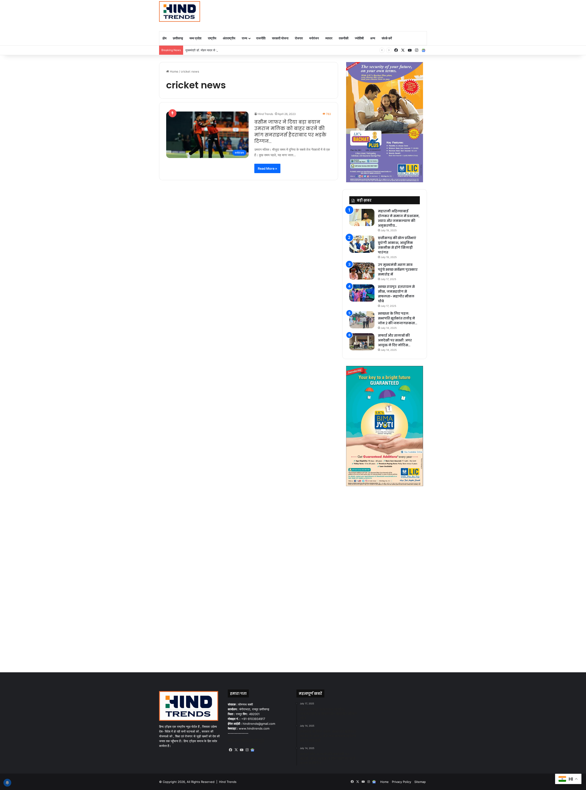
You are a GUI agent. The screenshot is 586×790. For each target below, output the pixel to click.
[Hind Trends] (179, 11)
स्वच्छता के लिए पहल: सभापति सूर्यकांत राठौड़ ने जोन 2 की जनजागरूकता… (397, 318)
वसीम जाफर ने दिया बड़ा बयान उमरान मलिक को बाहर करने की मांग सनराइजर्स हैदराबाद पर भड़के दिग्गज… (290, 131)
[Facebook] (230, 750)
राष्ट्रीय (212, 38)
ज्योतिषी (359, 38)
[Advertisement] (338, 15)
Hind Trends (265, 114)
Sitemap (420, 782)
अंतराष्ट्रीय (229, 38)
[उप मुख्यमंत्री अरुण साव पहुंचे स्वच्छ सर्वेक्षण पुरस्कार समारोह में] (361, 271)
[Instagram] (247, 750)
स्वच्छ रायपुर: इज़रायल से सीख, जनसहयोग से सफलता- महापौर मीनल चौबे (396, 293)
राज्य (244, 38)
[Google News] (423, 50)
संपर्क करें (387, 38)
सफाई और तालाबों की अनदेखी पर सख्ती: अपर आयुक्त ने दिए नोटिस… (395, 340)
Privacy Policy (401, 782)
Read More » (267, 168)
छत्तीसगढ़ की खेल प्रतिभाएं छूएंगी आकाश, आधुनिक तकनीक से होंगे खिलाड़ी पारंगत (397, 245)
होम (164, 38)
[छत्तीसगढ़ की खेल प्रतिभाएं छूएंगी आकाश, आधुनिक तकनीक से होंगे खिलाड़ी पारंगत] (361, 244)
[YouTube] (241, 750)
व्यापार (328, 38)
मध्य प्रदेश (195, 38)
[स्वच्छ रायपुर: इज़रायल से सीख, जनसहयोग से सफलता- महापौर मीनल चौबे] (361, 293)
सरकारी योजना (280, 38)
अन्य (372, 38)
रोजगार (299, 38)
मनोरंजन (314, 38)
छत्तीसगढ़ (178, 38)
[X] (236, 750)
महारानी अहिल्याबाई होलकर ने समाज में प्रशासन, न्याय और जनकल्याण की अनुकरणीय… (399, 218)
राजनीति (261, 38)
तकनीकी (343, 38)
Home (173, 71)
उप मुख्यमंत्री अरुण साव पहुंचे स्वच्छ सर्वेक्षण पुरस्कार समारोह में (398, 269)
